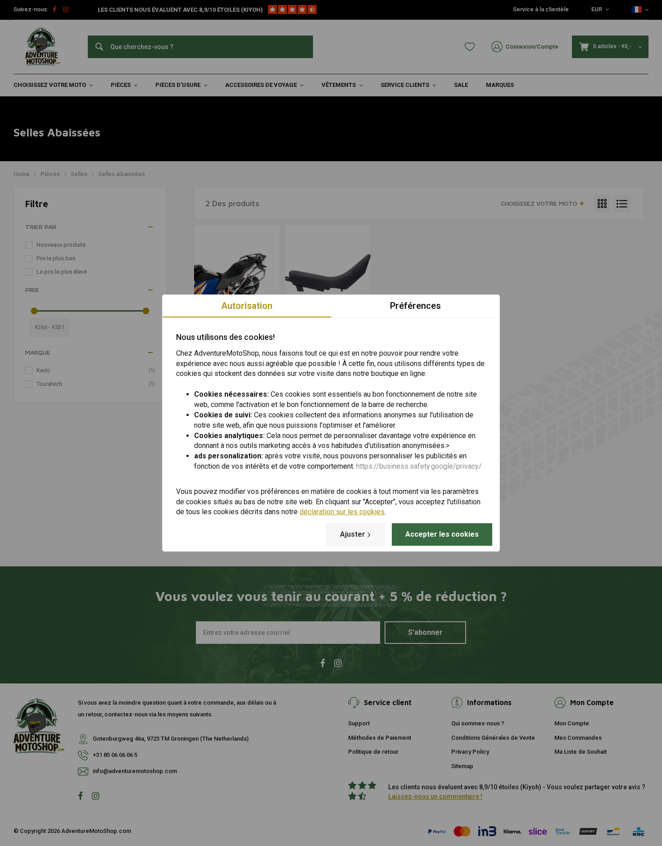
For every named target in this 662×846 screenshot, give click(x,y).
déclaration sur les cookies (342, 512)
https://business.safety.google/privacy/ (419, 466)
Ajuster (352, 534)
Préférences (415, 305)
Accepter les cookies (442, 534)
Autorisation (246, 305)
